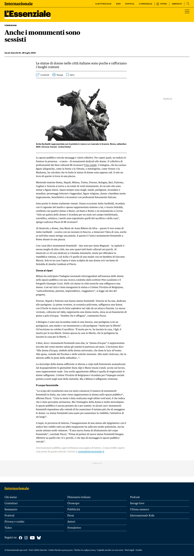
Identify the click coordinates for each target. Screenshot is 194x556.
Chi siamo (11, 497)
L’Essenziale (145, 4)
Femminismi (11, 25)
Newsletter (74, 528)
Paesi (70, 515)
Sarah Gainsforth (13, 53)
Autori (71, 521)
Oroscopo (73, 503)
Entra (163, 4)
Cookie (139, 550)
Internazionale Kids (142, 515)
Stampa (60, 75)
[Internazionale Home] (18, 488)
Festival (129, 4)
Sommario (11, 509)
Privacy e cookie (14, 521)
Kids (118, 4)
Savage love (137, 503)
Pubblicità (73, 509)
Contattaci (11, 503)
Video (8, 528)
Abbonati (177, 4)
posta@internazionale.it (91, 451)
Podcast (135, 497)
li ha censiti (90, 165)
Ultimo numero (139, 509)
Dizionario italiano (79, 497)
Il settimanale (103, 4)
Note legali (129, 550)
